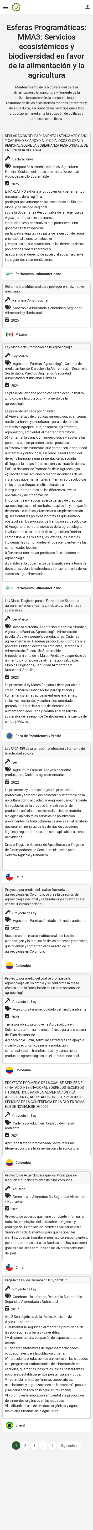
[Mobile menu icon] (5, 7)
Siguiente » (69, 1446)
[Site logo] (16, 7)
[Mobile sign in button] (87, 7)
